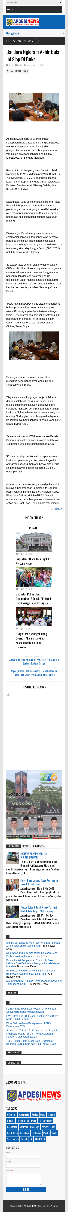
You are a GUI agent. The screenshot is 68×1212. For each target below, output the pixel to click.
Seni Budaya (13, 1139)
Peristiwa (24, 1133)
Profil (54, 1133)
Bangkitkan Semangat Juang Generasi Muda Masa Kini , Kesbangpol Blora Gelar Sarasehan (31, 640)
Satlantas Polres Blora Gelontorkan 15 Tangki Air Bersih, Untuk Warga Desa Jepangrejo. (34, 598)
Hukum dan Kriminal (27, 1121)
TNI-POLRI (40, 1139)
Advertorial (24, 1115)
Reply (11, 65)
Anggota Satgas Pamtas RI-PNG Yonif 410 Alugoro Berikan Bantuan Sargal (34, 661)
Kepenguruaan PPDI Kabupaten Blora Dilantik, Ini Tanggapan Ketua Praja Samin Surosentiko (34, 673)
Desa (42, 1115)
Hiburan (11, 1121)
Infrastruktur (45, 1121)
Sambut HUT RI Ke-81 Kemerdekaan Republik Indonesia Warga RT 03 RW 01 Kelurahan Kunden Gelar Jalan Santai (32, 1033)
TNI (31, 1139)
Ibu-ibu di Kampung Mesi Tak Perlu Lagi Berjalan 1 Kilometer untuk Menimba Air (33, 944)
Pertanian (36, 1133)
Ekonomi (51, 1115)
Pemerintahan (48, 1127)
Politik (46, 1133)
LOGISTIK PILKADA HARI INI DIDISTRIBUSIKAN (33, 855)
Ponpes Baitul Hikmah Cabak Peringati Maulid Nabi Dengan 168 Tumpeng (39, 909)
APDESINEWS (30, 1206)
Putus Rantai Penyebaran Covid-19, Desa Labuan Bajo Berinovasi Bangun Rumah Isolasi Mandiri (33, 963)
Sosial (24, 1139)
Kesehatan (12, 1127)
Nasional (24, 1127)
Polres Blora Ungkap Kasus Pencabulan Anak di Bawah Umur (39, 882)
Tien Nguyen (52, 1206)
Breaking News (19, 41)
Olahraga (34, 1127)
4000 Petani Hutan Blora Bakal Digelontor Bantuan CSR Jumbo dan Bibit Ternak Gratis (31, 1042)
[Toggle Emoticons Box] (8, 694)
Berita (19, 65)
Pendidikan (12, 1133)
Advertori (11, 1115)
